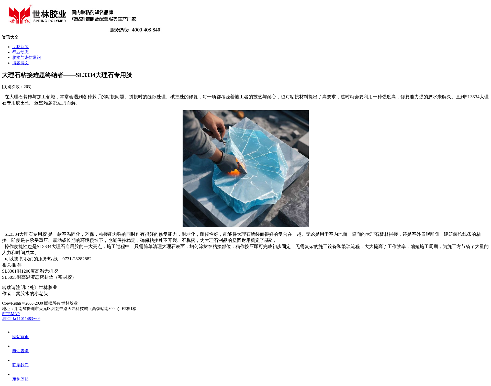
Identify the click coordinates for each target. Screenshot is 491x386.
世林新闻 (20, 47)
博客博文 (20, 63)
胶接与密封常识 (26, 57)
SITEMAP (11, 314)
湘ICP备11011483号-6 (21, 318)
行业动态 (20, 52)
